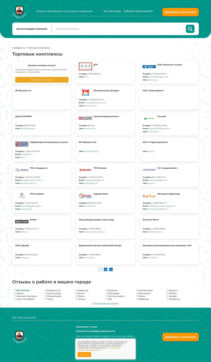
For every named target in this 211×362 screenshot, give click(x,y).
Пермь (81, 296)
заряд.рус (25, 258)
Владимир (82, 290)
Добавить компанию (180, 12)
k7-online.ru (153, 258)
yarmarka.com (90, 106)
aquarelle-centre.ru (29, 183)
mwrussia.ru (89, 258)
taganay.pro (153, 131)
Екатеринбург (145, 290)
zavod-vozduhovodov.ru (94, 232)
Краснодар (113, 293)
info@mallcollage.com (94, 180)
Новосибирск (54, 296)
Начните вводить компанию (32, 29)
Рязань (141, 296)
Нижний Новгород (26, 296)
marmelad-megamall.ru (158, 209)
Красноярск (144, 293)
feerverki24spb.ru (28, 128)
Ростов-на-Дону (116, 296)
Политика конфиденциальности (95, 331)
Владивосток (54, 290)
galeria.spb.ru (26, 209)
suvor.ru (151, 183)
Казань (20, 293)
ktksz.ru (151, 151)
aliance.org (152, 80)
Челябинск (174, 299)
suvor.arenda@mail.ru (158, 180)
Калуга (81, 293)
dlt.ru (86, 77)
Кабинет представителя (138, 11)
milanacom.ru (90, 128)
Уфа (110, 299)
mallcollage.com (91, 183)
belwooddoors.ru (91, 151)
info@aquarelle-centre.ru (32, 180)
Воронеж (113, 290)
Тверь (50, 299)
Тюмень (81, 299)
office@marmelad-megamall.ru (162, 206)
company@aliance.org (158, 77)
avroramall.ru (90, 206)
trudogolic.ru (18, 47)
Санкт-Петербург (25, 299)
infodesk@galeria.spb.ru (31, 206)
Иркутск (173, 290)
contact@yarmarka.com (95, 103)
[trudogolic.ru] (19, 12)
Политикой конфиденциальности (99, 348)
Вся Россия (23, 290)
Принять (84, 354)
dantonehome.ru (155, 232)
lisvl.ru (23, 157)
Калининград (54, 293)
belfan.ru (24, 232)
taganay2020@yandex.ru (159, 128)
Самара (173, 296)
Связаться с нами (86, 326)
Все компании (112, 11)
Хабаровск (143, 299)
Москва (173, 293)
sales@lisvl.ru (27, 154)
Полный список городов (105, 303)
